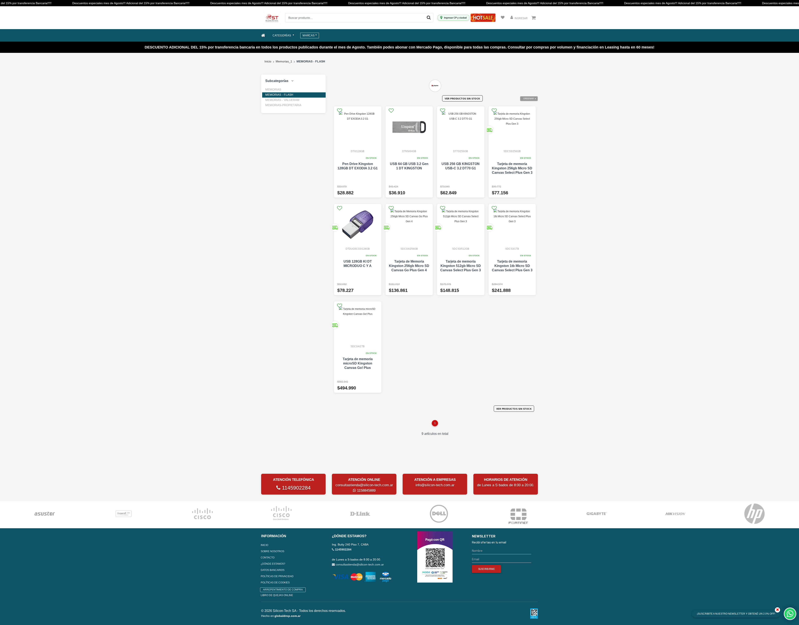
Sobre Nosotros (272, 551)
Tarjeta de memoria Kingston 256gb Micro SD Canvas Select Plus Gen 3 (512, 168)
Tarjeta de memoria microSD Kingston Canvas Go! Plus (358, 363)
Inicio (267, 61)
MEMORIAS (273, 89)
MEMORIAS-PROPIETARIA (283, 105)
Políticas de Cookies (275, 582)
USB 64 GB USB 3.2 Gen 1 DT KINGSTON (409, 166)
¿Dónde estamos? (273, 563)
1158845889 (366, 490)
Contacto (267, 557)
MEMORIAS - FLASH (279, 94)
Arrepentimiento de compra (283, 589)
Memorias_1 (284, 61)
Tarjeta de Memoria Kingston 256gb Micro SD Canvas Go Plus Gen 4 (409, 266)
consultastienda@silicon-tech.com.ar (364, 485)
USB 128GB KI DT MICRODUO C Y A (358, 264)
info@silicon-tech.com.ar (435, 485)
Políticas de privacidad (277, 576)
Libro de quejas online (277, 595)
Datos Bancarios (272, 570)
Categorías (282, 35)
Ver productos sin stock (462, 98)
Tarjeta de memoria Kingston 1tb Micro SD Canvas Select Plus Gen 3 (512, 266)
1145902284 (295, 488)
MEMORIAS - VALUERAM (282, 100)
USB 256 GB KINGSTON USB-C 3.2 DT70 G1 (461, 166)
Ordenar (528, 98)
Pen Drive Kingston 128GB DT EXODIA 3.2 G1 (357, 166)
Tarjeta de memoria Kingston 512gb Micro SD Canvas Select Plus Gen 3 (460, 266)
